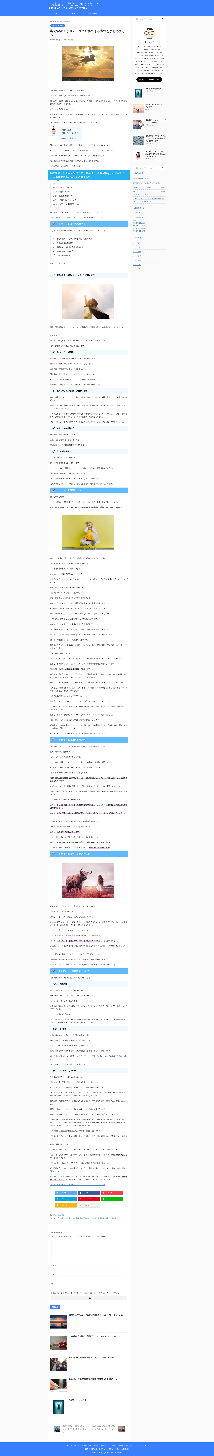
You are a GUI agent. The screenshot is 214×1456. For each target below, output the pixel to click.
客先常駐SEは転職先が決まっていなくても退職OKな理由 (92, 1357)
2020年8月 (137, 269)
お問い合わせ (92, 13)
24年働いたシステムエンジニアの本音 (68, 8)
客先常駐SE (61, 1218)
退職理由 (114, 1218)
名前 (53, 1265)
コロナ (55, 1218)
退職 (81, 1218)
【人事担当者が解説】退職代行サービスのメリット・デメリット (94, 1336)
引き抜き (69, 1218)
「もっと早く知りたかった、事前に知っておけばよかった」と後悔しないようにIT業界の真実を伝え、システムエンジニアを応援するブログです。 (107, 1445)
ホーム (57, 13)
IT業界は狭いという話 (77, 1400)
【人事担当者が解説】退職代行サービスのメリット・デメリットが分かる (77, 1185)
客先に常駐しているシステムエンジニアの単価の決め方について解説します (155, 138)
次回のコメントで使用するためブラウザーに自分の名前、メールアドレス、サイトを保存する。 (86, 1293)
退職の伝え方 (87, 1218)
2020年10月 (137, 260)
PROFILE (75, 13)
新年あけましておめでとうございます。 (147, 183)
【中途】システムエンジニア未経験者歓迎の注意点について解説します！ (155, 154)
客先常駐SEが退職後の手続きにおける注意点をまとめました (93, 1379)
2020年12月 (137, 252)
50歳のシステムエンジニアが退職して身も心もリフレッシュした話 (96, 1315)
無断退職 (76, 1218)
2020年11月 (137, 256)
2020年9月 (137, 265)
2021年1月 (136, 247)
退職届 (102, 1218)
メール (54, 1274)
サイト (53, 1284)
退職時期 (108, 1218)
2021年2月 (136, 243)
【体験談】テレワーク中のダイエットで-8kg (148, 187)
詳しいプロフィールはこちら (149, 79)
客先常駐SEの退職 (58, 1215)
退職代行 (96, 1218)
